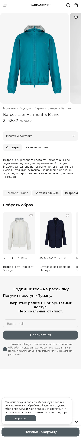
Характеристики (37, 147)
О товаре (12, 147)
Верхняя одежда (45, 108)
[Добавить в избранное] (76, 17)
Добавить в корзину (40, 432)
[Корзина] (75, 5)
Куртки (66, 108)
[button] (17, 193)
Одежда (25, 108)
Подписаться (40, 335)
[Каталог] (5, 5)
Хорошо (20, 418)
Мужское (9, 108)
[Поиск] (68, 5)
